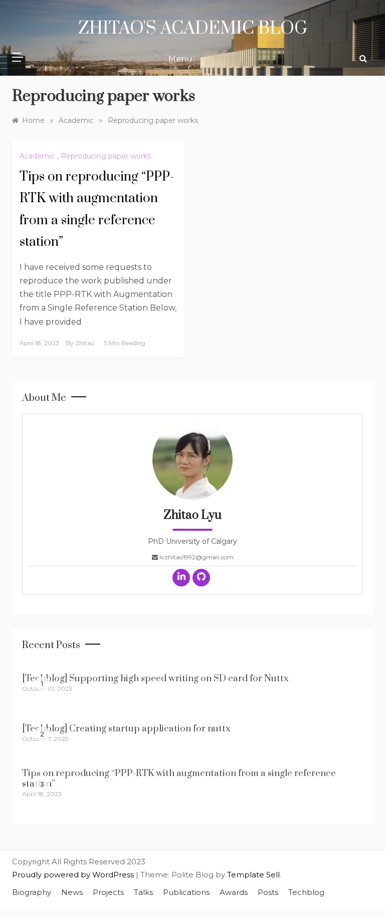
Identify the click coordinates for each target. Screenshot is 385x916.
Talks (143, 892)
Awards (234, 892)
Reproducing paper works (106, 156)
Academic (37, 156)
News (72, 892)
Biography (31, 892)
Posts (268, 892)
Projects (108, 892)
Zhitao (84, 343)
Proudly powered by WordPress (74, 874)
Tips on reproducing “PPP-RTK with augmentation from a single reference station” (179, 778)
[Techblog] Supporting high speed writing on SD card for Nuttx (155, 678)
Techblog (306, 892)
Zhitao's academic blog (192, 29)
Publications (186, 892)
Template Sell (253, 874)
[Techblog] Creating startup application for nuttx (126, 728)
